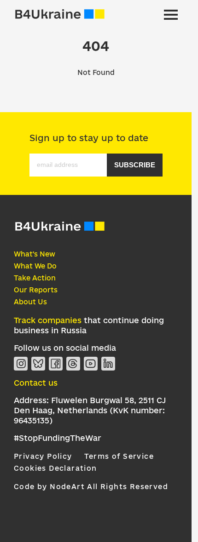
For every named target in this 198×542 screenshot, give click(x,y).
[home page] (60, 15)
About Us (30, 302)
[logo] (60, 230)
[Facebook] (56, 364)
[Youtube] (91, 364)
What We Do (35, 266)
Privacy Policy (43, 456)
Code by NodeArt (49, 487)
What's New (34, 254)
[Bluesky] (38, 364)
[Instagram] (21, 364)
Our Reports (36, 290)
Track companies (48, 320)
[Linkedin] (108, 364)
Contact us (36, 382)
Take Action (35, 278)
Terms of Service (119, 456)
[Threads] (73, 364)
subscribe (134, 165)
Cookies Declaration (55, 468)
